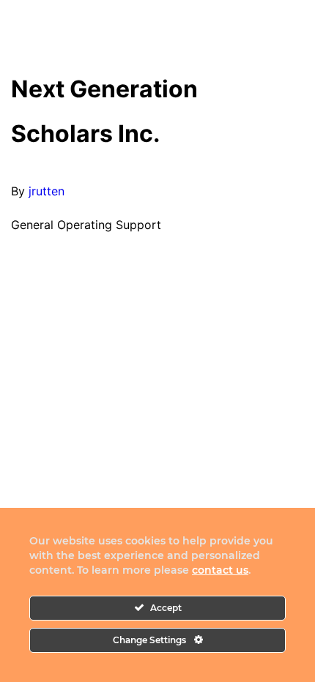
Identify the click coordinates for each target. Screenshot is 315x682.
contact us (220, 570)
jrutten (46, 191)
